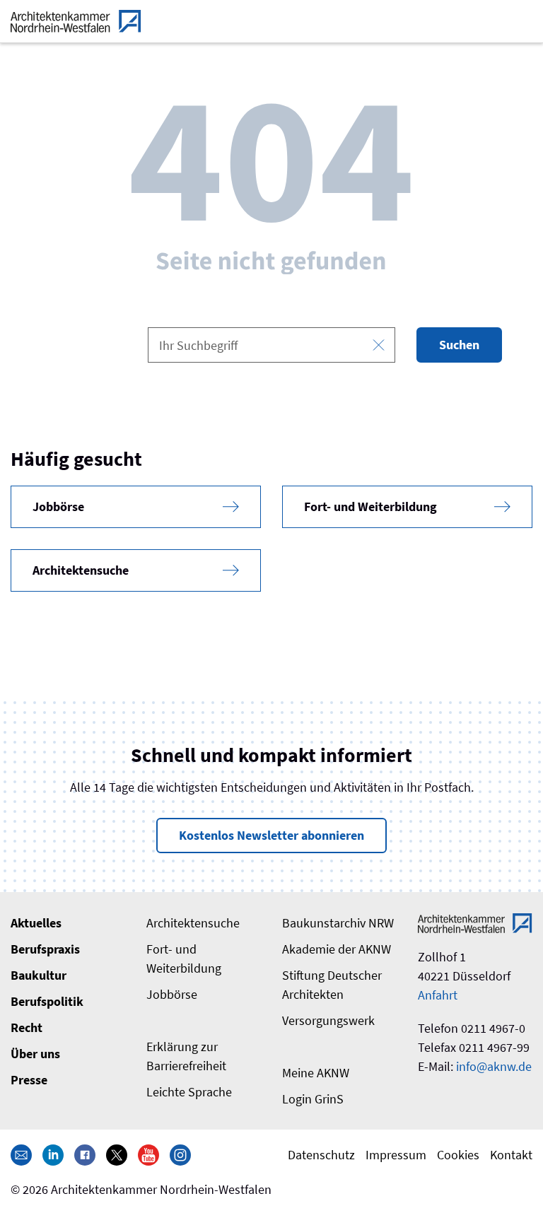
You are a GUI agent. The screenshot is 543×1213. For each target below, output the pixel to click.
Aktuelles (36, 923)
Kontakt (511, 1155)
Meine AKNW (315, 1073)
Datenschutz (321, 1155)
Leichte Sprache (189, 1092)
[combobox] (271, 345)
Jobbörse (171, 994)
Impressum (396, 1155)
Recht (26, 1027)
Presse (29, 1080)
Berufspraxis (45, 949)
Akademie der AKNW (336, 949)
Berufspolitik (47, 1001)
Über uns (35, 1053)
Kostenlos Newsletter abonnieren (271, 835)
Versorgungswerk (328, 1020)
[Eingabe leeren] (379, 345)
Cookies (458, 1155)
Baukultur (38, 975)
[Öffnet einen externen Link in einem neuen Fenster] (53, 1155)
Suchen (459, 344)
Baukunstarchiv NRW (338, 923)
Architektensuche (193, 923)
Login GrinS (313, 1099)
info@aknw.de (494, 1066)
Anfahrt (437, 995)
